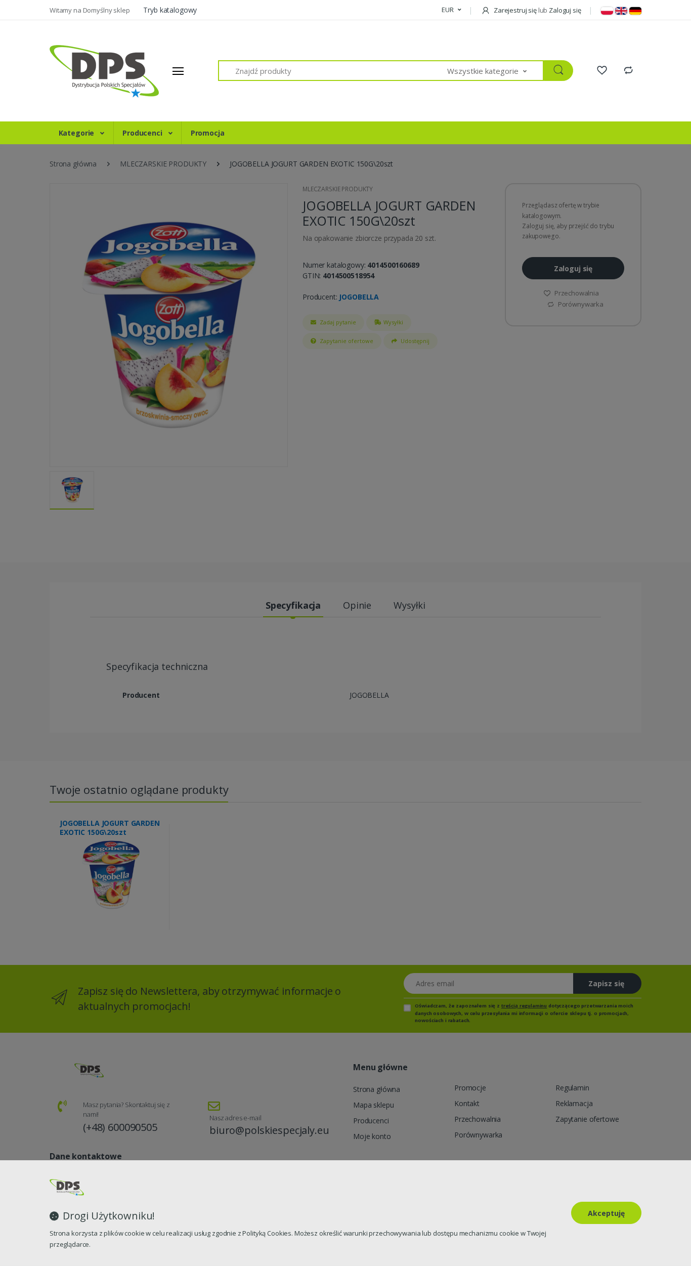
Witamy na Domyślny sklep (90, 10)
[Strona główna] (87, 70)
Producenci (143, 133)
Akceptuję (606, 1213)
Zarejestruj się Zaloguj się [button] (536, 10)
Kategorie (78, 133)
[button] (451, 10)
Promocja (208, 133)
